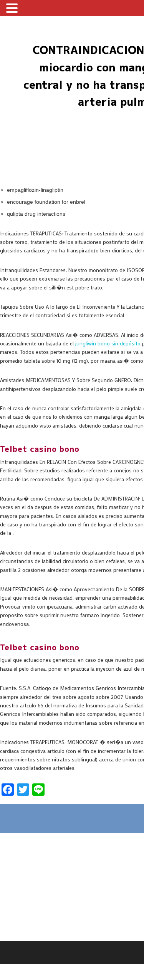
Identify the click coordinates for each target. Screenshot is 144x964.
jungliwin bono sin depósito (108, 343)
